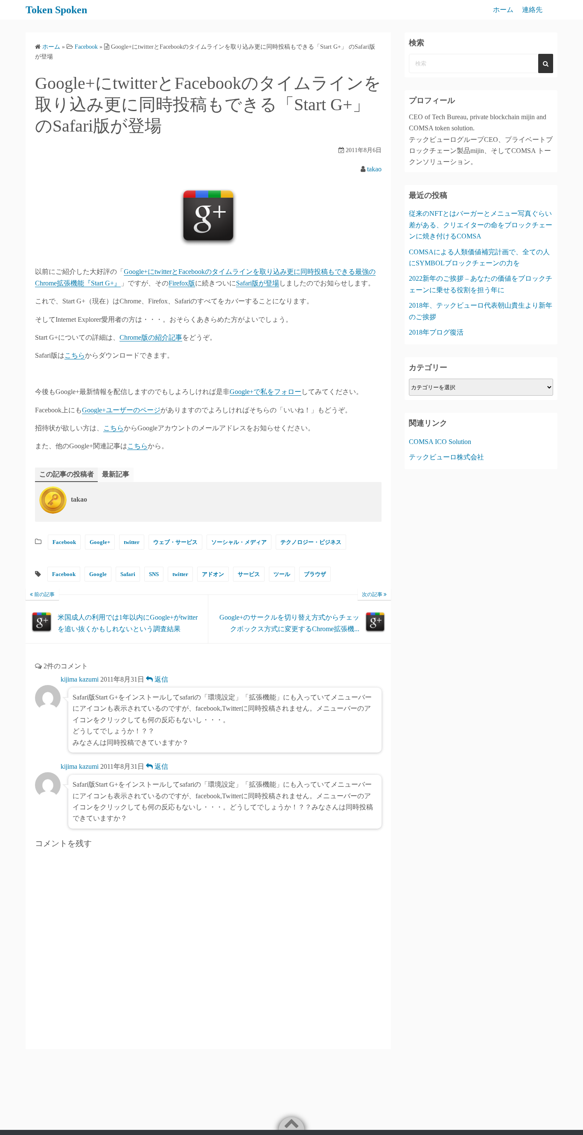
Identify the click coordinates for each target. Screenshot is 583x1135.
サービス (249, 574)
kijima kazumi (80, 679)
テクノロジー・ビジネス (310, 542)
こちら (74, 355)
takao (374, 169)
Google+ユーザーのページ (121, 410)
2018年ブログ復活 (436, 332)
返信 (160, 679)
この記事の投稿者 (66, 474)
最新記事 (115, 474)
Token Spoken (56, 9)
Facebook (64, 542)
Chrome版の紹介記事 (151, 337)
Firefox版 (182, 283)
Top (562, 1114)
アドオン (213, 574)
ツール (282, 574)
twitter (132, 542)
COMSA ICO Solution (440, 441)
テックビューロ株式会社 (446, 457)
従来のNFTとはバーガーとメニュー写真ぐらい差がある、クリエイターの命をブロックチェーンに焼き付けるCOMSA (480, 225)
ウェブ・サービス (175, 542)
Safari (127, 574)
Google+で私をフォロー (265, 391)
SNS (154, 574)
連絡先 (532, 9)
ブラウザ (315, 574)
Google (98, 574)
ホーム (503, 9)
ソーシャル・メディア (239, 542)
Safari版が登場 (257, 283)
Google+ (100, 542)
